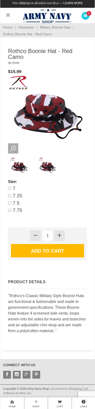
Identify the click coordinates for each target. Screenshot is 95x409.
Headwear (26, 27)
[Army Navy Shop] (47, 16)
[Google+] (26, 375)
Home (7, 27)
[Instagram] (17, 375)
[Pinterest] (36, 375)
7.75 (16, 210)
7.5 (15, 203)
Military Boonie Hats (55, 27)
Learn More (73, 3)
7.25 (16, 195)
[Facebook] (7, 375)
